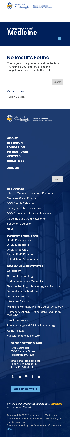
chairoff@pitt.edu (29, 360)
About (12, 138)
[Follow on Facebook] (32, 376)
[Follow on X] (13, 376)
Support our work (25, 389)
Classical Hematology (20, 276)
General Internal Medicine (23, 291)
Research (15, 143)
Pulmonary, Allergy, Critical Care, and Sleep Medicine (34, 313)
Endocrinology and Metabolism (26, 281)
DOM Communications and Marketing (30, 213)
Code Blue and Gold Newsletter (26, 218)
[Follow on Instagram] (26, 376)
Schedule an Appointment (23, 259)
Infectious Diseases (19, 301)
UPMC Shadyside (17, 249)
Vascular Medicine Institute (23, 335)
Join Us (13, 168)
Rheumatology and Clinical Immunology (31, 325)
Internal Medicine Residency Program (30, 193)
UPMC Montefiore (18, 244)
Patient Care (18, 152)
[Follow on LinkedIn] (19, 376)
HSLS (10, 228)
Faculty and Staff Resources (24, 208)
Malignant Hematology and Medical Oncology (35, 306)
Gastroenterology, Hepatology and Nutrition (34, 286)
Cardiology (14, 270)
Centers (14, 156)
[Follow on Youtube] (39, 376)
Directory (15, 161)
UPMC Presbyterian (19, 240)
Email (10, 428)
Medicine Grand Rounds (21, 198)
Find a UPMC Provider (20, 254)
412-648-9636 (29, 364)
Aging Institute (16, 330)
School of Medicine (19, 223)
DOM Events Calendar (20, 203)
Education (16, 147)
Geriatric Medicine (18, 296)
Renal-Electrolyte (17, 320)
